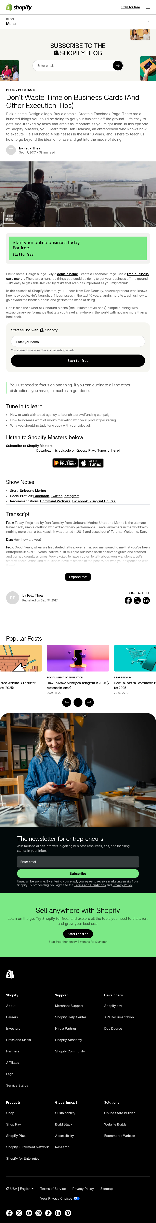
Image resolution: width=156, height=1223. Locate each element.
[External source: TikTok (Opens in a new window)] (48, 1213)
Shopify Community (70, 1051)
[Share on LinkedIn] (146, 600)
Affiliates (12, 1063)
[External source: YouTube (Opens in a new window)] (29, 1213)
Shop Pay (13, 1124)
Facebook (41, 496)
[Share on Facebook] (128, 600)
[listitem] (78, 670)
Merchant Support (69, 1006)
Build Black (63, 1124)
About (10, 1006)
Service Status (17, 1085)
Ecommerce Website (119, 1136)
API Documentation (119, 1017)
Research (62, 1147)
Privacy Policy (122, 885)
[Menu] (148, 7)
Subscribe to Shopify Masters (29, 446)
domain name (67, 274)
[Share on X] (137, 600)
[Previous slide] (66, 702)
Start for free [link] (78, 361)
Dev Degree (113, 1028)
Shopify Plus (16, 1136)
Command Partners (55, 501)
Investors (13, 1028)
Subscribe (78, 874)
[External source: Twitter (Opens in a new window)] (19, 1213)
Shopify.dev (113, 1006)
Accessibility (64, 1136)
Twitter (56, 496)
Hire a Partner (65, 1028)
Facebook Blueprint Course (94, 501)
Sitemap (106, 1189)
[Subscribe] (118, 65)
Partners (12, 1051)
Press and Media (18, 1040)
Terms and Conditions (90, 885)
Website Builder (116, 1124)
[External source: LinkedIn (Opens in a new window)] (58, 1213)
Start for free (130, 7)
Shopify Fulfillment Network (27, 1147)
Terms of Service (53, 1189)
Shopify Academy (68, 1040)
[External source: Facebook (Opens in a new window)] (9, 1213)
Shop (10, 1113)
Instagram (71, 496)
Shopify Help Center (70, 1017)
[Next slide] (89, 702)
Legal (10, 1074)
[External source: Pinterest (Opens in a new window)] (68, 1213)
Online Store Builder (119, 1113)
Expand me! (78, 577)
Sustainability (65, 1113)
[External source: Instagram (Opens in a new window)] (38, 1213)
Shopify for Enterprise (22, 1158)
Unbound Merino (33, 491)
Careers (12, 1017)
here (115, 450)
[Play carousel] (78, 702)
